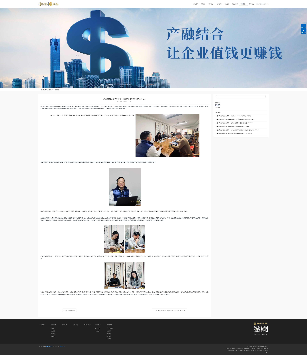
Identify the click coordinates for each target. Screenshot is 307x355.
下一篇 (169, 310)
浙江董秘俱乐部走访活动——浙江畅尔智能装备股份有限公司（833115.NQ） (236, 119)
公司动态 (57, 89)
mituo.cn (62, 346)
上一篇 (69, 310)
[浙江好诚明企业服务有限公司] (48, 4)
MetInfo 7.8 (49, 346)
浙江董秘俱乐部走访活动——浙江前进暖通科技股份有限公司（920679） (235, 123)
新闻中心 (49, 89)
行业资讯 (217, 107)
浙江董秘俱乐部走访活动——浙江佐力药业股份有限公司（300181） (234, 126)
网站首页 (195, 4)
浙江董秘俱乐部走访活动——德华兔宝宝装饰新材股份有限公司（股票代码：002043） (238, 130)
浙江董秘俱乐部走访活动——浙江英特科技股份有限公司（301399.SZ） (234, 133)
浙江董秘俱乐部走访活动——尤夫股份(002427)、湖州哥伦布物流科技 (234, 116)
